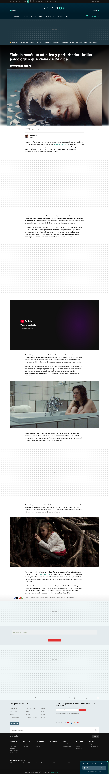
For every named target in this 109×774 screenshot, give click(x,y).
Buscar (95, 730)
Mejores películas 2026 (35, 698)
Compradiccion (79, 748)
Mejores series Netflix (66, 698)
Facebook (90, 16)
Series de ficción (35, 597)
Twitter (98, 16)
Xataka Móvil (13, 746)
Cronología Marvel (86, 698)
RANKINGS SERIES (63, 16)
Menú (14, 10)
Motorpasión (65, 744)
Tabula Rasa (71, 597)
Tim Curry (72, 42)
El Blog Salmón (92, 744)
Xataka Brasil (13, 765)
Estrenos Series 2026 (55, 698)
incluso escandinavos (60, 144)
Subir (94, 736)
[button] (33, 135)
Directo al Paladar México (53, 763)
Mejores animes (76, 698)
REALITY (33, 16)
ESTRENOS (25, 16)
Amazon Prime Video (30, 708)
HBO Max (43, 714)
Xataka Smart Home (14, 750)
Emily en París (56, 42)
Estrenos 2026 (46, 698)
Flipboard (93, 16)
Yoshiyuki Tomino (93, 42)
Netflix (85, 42)
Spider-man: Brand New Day (31, 718)
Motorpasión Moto (67, 746)
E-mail (30, 66)
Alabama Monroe (44, 574)
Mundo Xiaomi (13, 753)
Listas (42, 711)
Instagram (87, 16)
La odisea (28, 714)
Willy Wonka (79, 42)
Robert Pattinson (47, 42)
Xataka (11, 744)
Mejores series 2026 (24, 698)
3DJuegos (25, 744)
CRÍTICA (16, 16)
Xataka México (13, 762)
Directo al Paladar (53, 744)
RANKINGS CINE (50, 16)
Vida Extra (25, 746)
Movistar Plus (13, 711)
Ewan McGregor (24, 42)
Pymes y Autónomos (93, 746)
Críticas (42, 597)
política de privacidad (74, 713)
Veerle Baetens (61, 597)
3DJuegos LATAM (26, 762)
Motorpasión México (67, 762)
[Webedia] (15, 736)
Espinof (54, 8)
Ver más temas (14, 723)
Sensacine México (40, 762)
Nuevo (95, 10)
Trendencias (78, 744)
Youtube (95, 16)
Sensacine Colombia (40, 765)
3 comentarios (16, 66)
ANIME (41, 16)
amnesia (53, 597)
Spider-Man (39, 42)
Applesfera (12, 748)
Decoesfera (78, 746)
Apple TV (12, 714)
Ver (55, 640)
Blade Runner (65, 42)
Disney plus (43, 708)
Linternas (32, 42)
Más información (54, 772)
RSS (74, 722)
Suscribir (82, 710)
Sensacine (38, 744)
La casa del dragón (14, 717)
